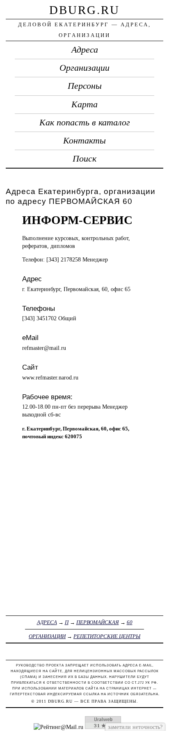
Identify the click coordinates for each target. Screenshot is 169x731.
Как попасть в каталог (84, 122)
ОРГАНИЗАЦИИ (47, 636)
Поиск (84, 159)
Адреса (84, 50)
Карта (84, 104)
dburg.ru (84, 9)
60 (129, 622)
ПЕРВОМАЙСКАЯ (97, 622)
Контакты (84, 141)
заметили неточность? (135, 727)
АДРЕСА (47, 622)
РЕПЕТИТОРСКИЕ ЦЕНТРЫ (106, 636)
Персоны (85, 86)
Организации (84, 68)
